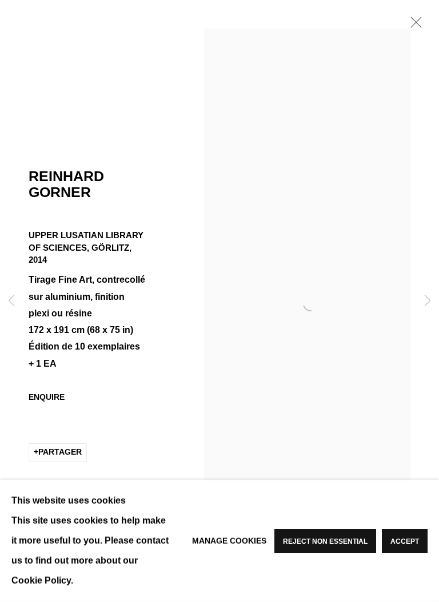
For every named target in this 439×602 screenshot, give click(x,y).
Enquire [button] (47, 397)
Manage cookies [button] (229, 540)
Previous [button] (11, 301)
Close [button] (413, 25)
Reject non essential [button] (325, 541)
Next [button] (427, 301)
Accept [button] (404, 541)
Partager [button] (60, 452)
